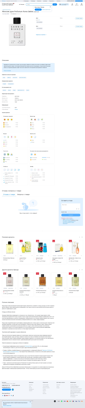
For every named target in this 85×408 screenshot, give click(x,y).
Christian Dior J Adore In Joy (75, 258)
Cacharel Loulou (39, 258)
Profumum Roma (28, 346)
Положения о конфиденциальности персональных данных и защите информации (69, 222)
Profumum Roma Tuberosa (8, 258)
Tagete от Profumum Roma (13, 351)
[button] (80, 237)
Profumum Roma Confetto (8, 290)
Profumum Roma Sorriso (41, 290)
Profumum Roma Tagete (74, 290)
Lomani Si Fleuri (23, 258)
